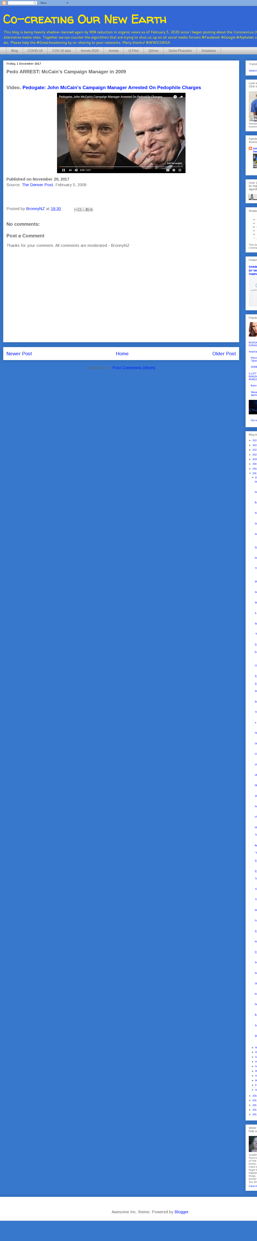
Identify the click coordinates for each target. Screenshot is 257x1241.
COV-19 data (61, 50)
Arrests (114, 50)
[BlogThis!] (80, 209)
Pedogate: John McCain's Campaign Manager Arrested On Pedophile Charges (111, 87)
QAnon (154, 50)
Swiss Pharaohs (180, 50)
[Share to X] (84, 209)
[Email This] (76, 209)
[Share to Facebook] (87, 209)
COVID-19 (35, 50)
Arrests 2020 (90, 50)
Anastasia (209, 50)
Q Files (133, 50)
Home (122, 353)
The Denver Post (37, 185)
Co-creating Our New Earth (85, 19)
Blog (14, 50)
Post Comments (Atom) (133, 368)
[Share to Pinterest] (91, 209)
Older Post (224, 353)
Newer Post (19, 353)
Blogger (181, 1212)
